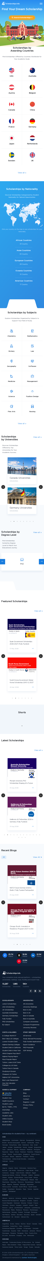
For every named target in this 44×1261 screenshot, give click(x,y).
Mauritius (13, 1182)
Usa (24, 1235)
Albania (4, 1198)
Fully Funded (6, 1019)
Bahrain (22, 1140)
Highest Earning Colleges (11, 1044)
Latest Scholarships (9, 1004)
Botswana (23, 1168)
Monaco (26, 1210)
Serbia (13, 1214)
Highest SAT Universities (10, 1077)
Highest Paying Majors (10, 1056)
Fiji (33, 1242)
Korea (25, 1147)
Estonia (23, 1203)
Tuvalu (31, 1247)
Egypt (34, 1172)
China (37, 1142)
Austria (24, 1198)
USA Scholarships (8, 1007)
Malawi (31, 1179)
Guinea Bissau (18, 1177)
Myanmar (5, 1152)
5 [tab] (24, 521)
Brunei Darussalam (14, 1142)
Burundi (4, 1170)
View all (21, 173)
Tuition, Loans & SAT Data (11, 1062)
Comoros (5, 1172)
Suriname (12, 1235)
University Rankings (30, 1007)
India (19, 1145)
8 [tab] (33, 521)
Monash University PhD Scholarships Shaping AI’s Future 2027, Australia (21, 783)
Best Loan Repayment (10, 1080)
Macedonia (6, 1210)
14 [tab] (22, 837)
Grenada (35, 1228)
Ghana (4, 1177)
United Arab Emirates (19, 1159)
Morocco (21, 1182)
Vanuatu (37, 1247)
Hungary (18, 1205)
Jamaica (32, 1230)
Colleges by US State (9, 1065)
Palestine (30, 1152)
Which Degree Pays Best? (11, 1053)
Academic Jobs (7, 1113)
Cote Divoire (20, 1172)
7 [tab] (30, 521)
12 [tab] (40, 835)
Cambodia (30, 1142)
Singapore (26, 1154)
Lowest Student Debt (10, 1041)
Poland (20, 1212)
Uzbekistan (31, 1159)
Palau (19, 1244)
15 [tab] (25, 837)
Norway (14, 1212)
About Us (26, 1096)
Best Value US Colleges (10, 1038)
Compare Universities (30, 1021)
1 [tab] (11, 521)
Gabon (30, 1175)
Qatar (4, 1154)
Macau (16, 1149)
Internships (6, 1110)
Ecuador (19, 1228)
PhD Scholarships (8, 1021)
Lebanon (10, 1149)
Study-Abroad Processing (32, 1038)
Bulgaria (23, 1200)
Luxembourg (36, 1207)
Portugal (27, 1212)
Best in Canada (28, 1016)
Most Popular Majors (9, 1059)
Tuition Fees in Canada (10, 1068)
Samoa (39, 1244)
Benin (16, 1168)
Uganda (35, 1189)
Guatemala (6, 1230)
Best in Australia (29, 1019)
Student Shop (7, 1121)
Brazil (29, 1223)
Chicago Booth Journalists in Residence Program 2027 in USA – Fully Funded (21, 929)
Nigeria (9, 1184)
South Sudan (33, 1186)
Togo (24, 1189)
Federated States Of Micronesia (20, 1242)
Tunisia (30, 1189)
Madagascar (24, 1179)
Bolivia (23, 1223)
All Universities (28, 1004)
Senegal (22, 1184)
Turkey (32, 1156)
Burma (23, 1142)
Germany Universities (21, 508)
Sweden (38, 1214)
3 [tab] (17, 521)
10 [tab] (33, 835)
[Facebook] (30, 991)
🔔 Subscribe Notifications (6, 1094)
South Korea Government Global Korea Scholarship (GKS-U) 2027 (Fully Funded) (22, 682)
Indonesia (25, 1145)
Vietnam (5, 1161)
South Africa (23, 1186)
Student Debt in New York (11, 1050)
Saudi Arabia (17, 1154)
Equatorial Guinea (8, 1175)
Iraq (31, 1145)
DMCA (25, 1108)
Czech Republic (7, 1203)
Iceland (25, 1205)
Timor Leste (18, 1247)
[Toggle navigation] (40, 3)
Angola (10, 1168)
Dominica (27, 1226)
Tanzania (18, 1189)
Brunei (4, 1142)
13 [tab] (19, 837)
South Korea (35, 1154)
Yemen (11, 1161)
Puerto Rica (33, 1233)
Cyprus (35, 1200)
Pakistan (23, 1152)
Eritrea (18, 1175)
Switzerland (6, 1217)
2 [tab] (14, 521)
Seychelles (30, 1184)
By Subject (6, 1024)
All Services (27, 1035)
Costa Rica (13, 1226)
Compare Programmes (31, 1024)
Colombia (5, 1226)
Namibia (37, 1182)
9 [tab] (30, 835)
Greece (12, 1205)
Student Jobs (7, 1116)
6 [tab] (27, 521)
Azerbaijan (14, 1140)
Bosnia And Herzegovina (10, 1200)
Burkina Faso (32, 1168)
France (36, 1203)
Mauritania (5, 1182)
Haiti (18, 1230)
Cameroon (20, 1170)
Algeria (4, 1168)
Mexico (38, 1230)
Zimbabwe (12, 1191)
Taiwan (12, 1156)
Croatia (29, 1200)
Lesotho (5, 1179)
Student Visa (6, 1098)
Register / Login (29, 1102)
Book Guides (6, 1125)
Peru (26, 1233)
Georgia (5, 1145)
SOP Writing (27, 1050)
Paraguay (20, 1233)
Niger (4, 1184)
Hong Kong (13, 1145)
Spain (32, 1214)
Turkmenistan (6, 1159)
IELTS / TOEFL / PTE (9, 1107)
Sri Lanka (5, 1156)
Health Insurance (8, 1101)
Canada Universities (20, 478)
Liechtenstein (18, 1207)
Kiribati (37, 1242)
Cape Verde (29, 1170)
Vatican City (25, 1217)
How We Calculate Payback (8, 1084)
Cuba (20, 1226)
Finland (29, 1203)
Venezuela (30, 1235)
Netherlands (6, 1212)
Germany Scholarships (10, 1016)
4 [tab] (20, 521)
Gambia (36, 1175)
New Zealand (12, 1244)
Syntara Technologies (29, 1257)
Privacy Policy (28, 1105)
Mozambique (29, 1182)
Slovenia (26, 1214)
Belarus (30, 1198)
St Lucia (5, 1235)
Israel (36, 1145)
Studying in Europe (9, 1071)
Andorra (11, 1198)
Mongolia (37, 1149)
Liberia (11, 1179)
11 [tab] (36, 835)
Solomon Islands (7, 1247)
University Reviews (29, 1027)
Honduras (25, 1230)
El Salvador (27, 1228)
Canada (34, 1223)
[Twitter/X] (35, 991)
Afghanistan (6, 1140)
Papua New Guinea (29, 1244)
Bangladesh (30, 1140)
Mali (36, 1179)
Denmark (17, 1203)
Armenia (18, 1198)
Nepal (12, 1152)
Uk (12, 1217)
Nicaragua (5, 1233)
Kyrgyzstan (37, 1147)
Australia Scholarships (10, 1013)
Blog (24, 1093)
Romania (34, 1212)
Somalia (15, 1186)
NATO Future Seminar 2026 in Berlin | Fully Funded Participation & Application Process (22, 890)
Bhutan (37, 1140)
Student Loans (7, 1104)
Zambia (4, 1191)
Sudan (4, 1189)
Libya (17, 1179)
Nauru (4, 1244)
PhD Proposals (28, 1047)
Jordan (10, 1147)
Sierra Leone (6, 1186)
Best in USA (27, 1010)
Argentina (5, 1223)
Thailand (25, 1156)
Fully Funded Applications (32, 1041)
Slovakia (19, 1214)
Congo (12, 1172)
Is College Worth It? (9, 1035)
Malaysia (22, 1149)
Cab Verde (12, 1170)
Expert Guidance (29, 1044)
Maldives (29, 1149)
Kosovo (4, 1207)
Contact (26, 1099)
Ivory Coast (28, 1177)
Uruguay (19, 1235)
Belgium (37, 1198)
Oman (17, 1152)
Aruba (12, 1223)
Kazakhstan (17, 1147)
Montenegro (34, 1210)
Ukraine (17, 1217)
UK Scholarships (8, 1010)
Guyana (13, 1230)
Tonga (26, 1247)
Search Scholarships (23, 17)
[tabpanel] (22, 487)
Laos (4, 1149)
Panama (13, 1233)
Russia (10, 1154)
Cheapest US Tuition (9, 1074)
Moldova (19, 1210)
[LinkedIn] (40, 991)
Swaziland (11, 1189)
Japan (4, 1147)
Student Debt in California (11, 1047)
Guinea (10, 1177)
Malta (13, 1210)
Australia (5, 1242)
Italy (36, 1205)
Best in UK (26, 1013)
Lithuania (27, 1207)
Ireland (31, 1205)
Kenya (36, 1177)
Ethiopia (24, 1175)
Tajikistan (18, 1156)
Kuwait (30, 1147)
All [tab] (4, 857)
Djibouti (28, 1172)
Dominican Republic (8, 1228)
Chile (40, 1223)
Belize (17, 1223)
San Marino (6, 1214)
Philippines (38, 1152)
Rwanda (16, 1184)
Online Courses (7, 1119)
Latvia (11, 1207)
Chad (36, 1170)
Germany (5, 1205)
